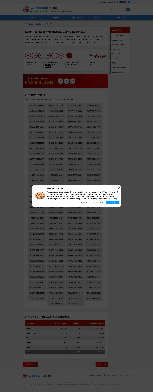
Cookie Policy (112, 199)
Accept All (112, 203)
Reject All (84, 203)
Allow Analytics (98, 203)
